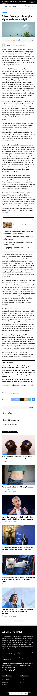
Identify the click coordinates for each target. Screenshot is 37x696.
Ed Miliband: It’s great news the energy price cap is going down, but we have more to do (17, 548)
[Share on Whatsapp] (11, 40)
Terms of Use (5, 3)
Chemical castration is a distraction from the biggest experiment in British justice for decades (17, 611)
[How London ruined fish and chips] (7, 225)
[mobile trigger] (3, 6)
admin (8, 45)
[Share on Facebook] (6, 40)
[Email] (14, 40)
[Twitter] (6, 670)
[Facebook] (3, 670)
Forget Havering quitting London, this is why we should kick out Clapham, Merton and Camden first (17, 380)
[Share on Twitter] (8, 40)
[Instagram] (14, 670)
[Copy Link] (16, 40)
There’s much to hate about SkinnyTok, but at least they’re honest (17, 488)
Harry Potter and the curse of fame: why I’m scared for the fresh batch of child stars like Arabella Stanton (18, 371)
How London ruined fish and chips (23, 225)
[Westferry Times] (11, 6)
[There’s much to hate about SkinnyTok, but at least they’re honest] (18, 475)
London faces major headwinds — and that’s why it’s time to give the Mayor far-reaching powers (18, 518)
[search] (25, 6)
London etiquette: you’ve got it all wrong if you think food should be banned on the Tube (17, 366)
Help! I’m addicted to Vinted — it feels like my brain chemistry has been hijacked (17, 458)
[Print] (19, 40)
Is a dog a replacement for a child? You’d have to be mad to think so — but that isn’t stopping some (18, 579)
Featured (10, 393)
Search (31, 407)
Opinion (4, 12)
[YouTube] (10, 670)
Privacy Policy (21, 1)
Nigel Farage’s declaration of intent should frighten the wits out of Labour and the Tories (16, 248)
